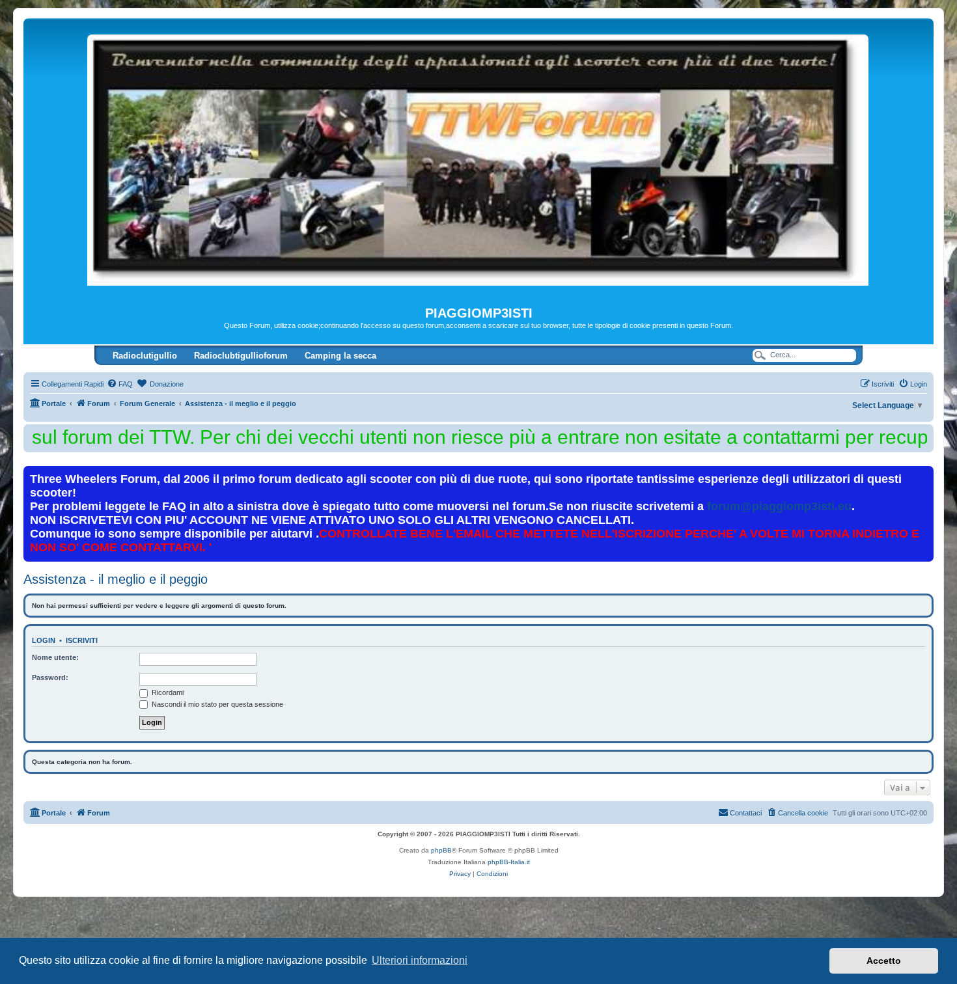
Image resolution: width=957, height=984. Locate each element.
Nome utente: (55, 657)
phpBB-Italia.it (509, 862)
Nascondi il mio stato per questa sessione (216, 704)
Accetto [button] (884, 960)
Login (43, 640)
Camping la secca (340, 356)
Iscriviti (82, 640)
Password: (50, 677)
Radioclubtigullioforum (241, 356)
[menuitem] (120, 384)
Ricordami (167, 692)
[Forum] (478, 162)
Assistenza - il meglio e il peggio (115, 579)
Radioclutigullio (145, 356)
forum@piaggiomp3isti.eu (779, 506)
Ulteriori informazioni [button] (419, 960)
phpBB (441, 850)
